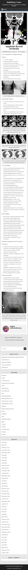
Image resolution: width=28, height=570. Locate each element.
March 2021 (5, 516)
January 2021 (5, 521)
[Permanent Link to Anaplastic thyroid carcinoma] (14, 29)
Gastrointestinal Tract (7, 398)
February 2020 (5, 550)
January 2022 (5, 491)
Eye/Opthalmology (6, 396)
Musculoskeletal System (8, 408)
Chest (3, 385)
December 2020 (6, 524)
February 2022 (5, 488)
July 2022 (4, 480)
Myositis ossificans (6, 362)
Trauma (4, 424)
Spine (3, 421)
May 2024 (4, 445)
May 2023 (4, 460)
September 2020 (6, 532)
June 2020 (4, 539)
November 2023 (6, 450)
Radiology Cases (14, 2)
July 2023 (4, 455)
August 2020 (5, 534)
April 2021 (4, 514)
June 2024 (4, 442)
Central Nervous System (8, 383)
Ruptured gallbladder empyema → (14, 337)
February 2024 (5, 447)
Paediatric (4, 414)
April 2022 (4, 483)
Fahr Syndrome (5, 359)
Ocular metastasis (6, 365)
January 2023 (5, 468)
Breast (3, 378)
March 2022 (5, 486)
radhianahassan (7, 51)
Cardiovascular (5, 380)
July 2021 (4, 506)
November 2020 (6, 527)
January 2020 (5, 552)
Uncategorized (5, 429)
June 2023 (4, 457)
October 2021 (5, 498)
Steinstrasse (5, 367)
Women (3, 434)
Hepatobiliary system (7, 403)
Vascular (4, 431)
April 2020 (4, 545)
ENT (20, 51)
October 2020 (5, 529)
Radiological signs (6, 419)
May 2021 (4, 511)
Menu (5, 9)
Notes (3, 411)
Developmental (5, 390)
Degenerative (5, 388)
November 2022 (6, 470)
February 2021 (5, 519)
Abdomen (4, 375)
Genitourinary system (7, 401)
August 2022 (5, 478)
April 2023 (4, 463)
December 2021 (6, 493)
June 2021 (4, 509)
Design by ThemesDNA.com (14, 568)
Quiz (3, 416)
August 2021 (5, 504)
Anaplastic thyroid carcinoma (14, 47)
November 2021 (6, 496)
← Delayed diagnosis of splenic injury (14, 340)
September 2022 (6, 475)
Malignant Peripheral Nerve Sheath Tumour (13, 357)
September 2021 (6, 501)
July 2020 (4, 537)
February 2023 (5, 465)
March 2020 (5, 547)
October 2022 (5, 473)
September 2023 (6, 452)
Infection (4, 406)
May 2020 (4, 542)
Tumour (23, 51)
